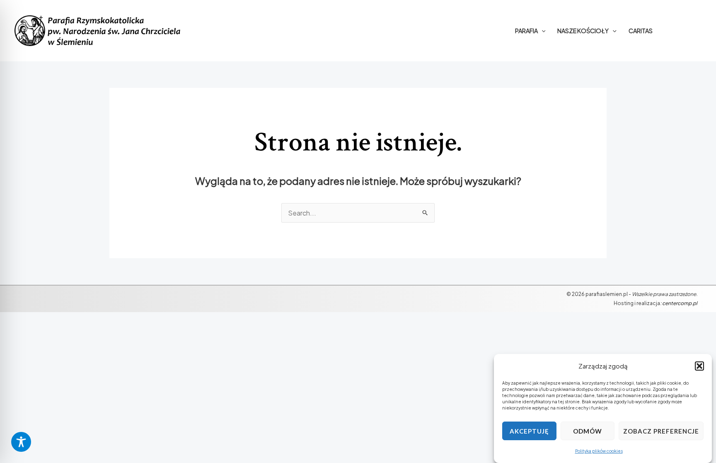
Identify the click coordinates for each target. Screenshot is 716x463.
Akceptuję (529, 431)
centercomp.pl (679, 303)
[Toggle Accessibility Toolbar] (21, 442)
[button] (699, 366)
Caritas (641, 30)
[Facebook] (684, 30)
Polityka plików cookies (599, 451)
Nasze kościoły (583, 30)
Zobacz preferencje (661, 431)
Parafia (526, 30)
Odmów (587, 431)
